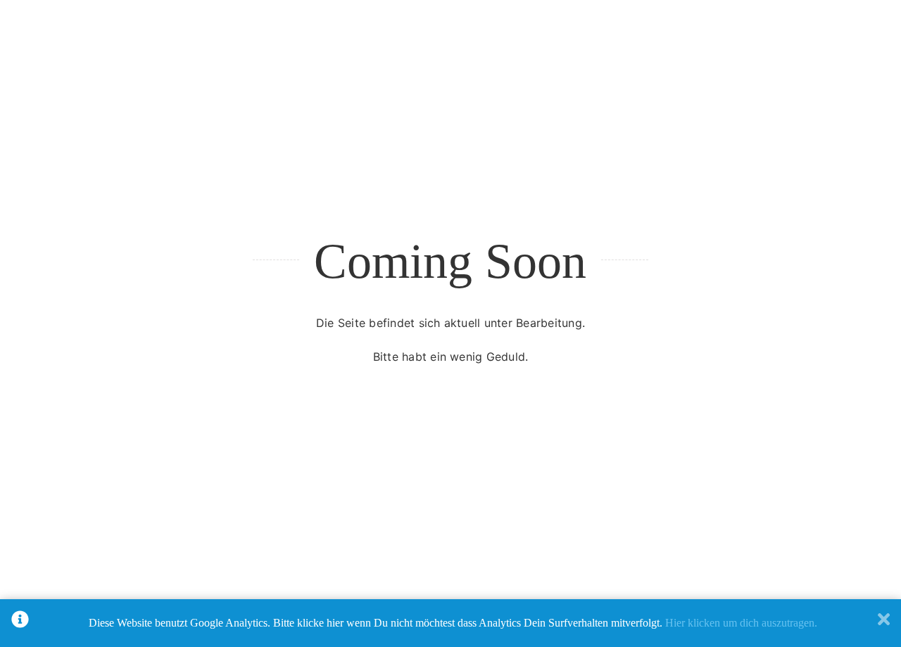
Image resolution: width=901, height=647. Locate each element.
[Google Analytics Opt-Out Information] (20, 623)
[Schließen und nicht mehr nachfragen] (884, 623)
